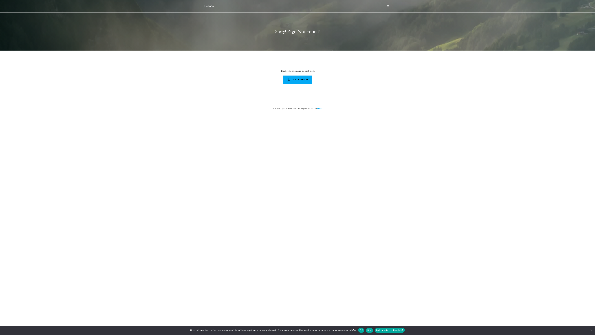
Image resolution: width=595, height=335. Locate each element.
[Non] (591, 330)
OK (361, 330)
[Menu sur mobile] (388, 6)
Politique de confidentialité (389, 330)
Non (369, 330)
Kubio (319, 108)
